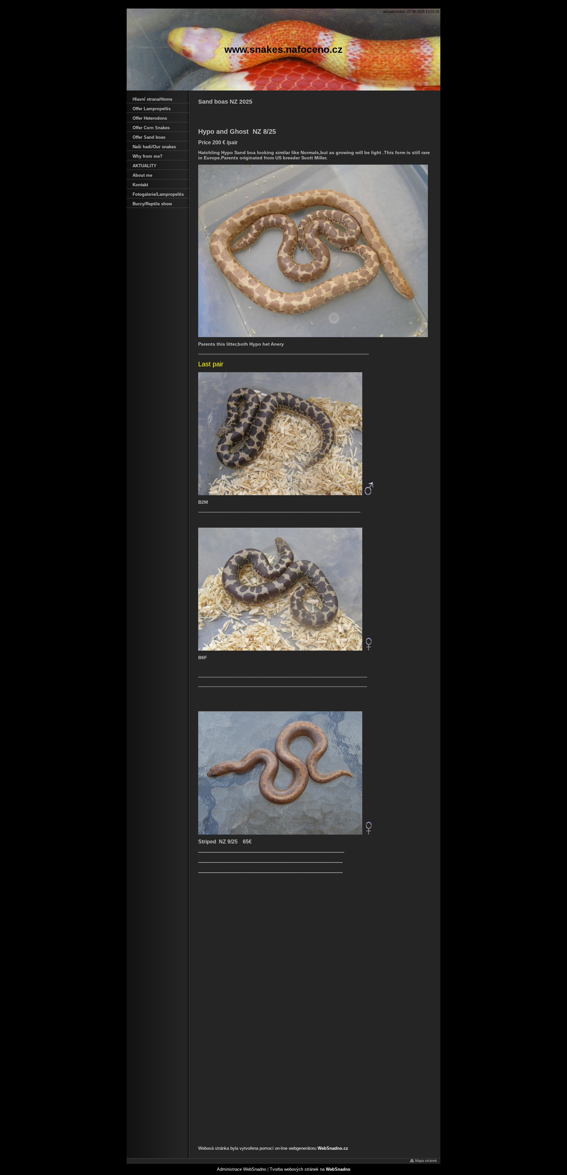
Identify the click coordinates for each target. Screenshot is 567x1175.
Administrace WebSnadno (241, 1169)
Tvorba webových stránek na (310, 1169)
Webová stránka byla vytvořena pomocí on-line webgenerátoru (273, 1148)
